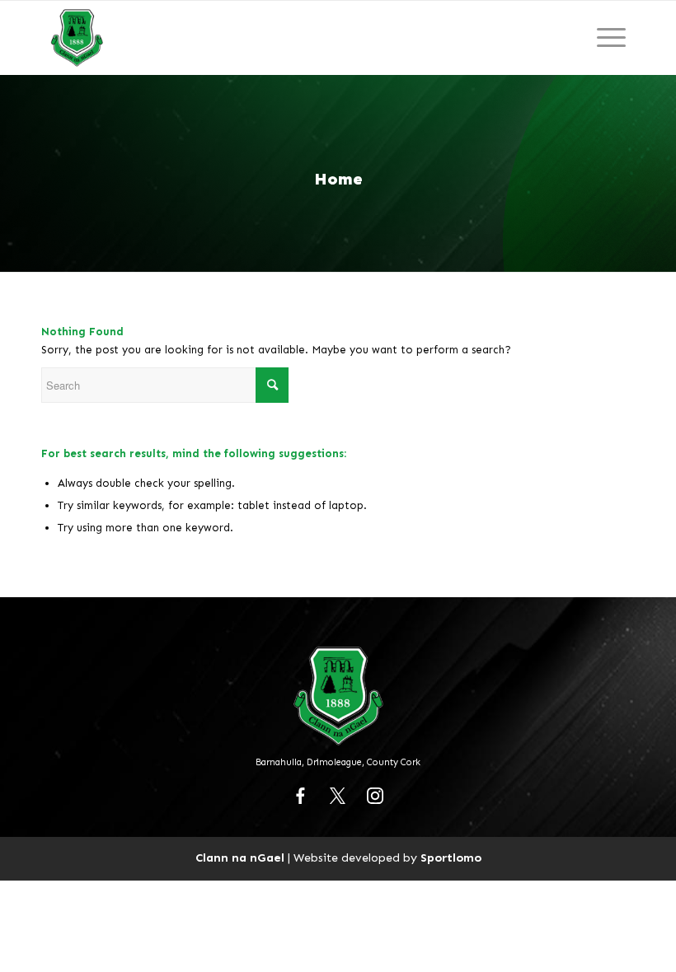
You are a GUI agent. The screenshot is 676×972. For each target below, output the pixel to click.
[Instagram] (375, 795)
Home (338, 179)
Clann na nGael (239, 857)
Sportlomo (450, 857)
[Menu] (611, 38)
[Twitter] (338, 795)
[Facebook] (301, 795)
